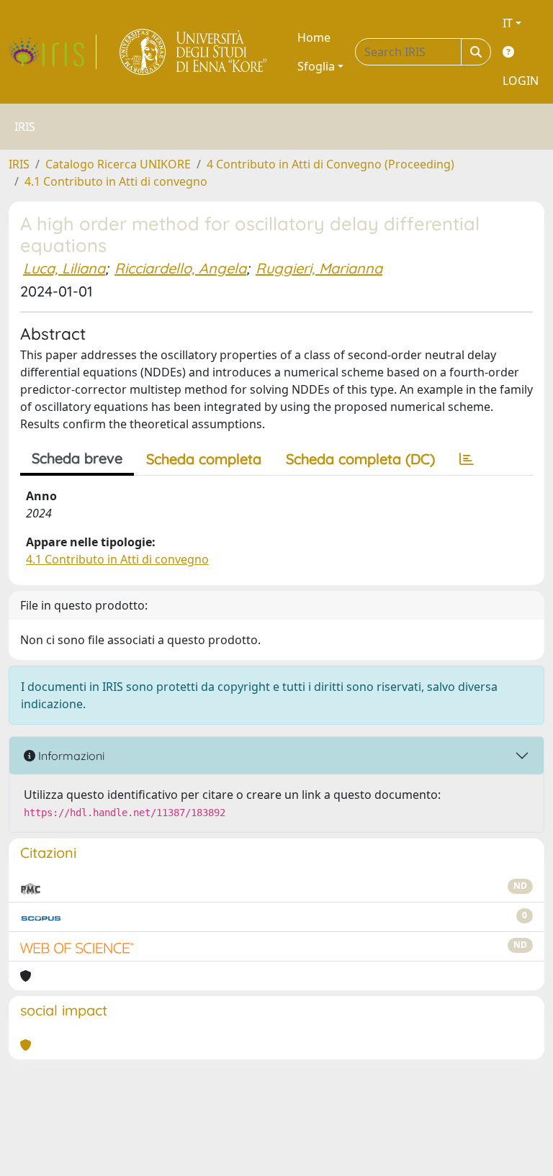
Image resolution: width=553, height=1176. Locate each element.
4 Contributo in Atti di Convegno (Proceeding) (330, 164)
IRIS (19, 164)
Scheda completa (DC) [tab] (360, 459)
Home (314, 37)
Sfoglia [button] (316, 66)
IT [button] (508, 23)
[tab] (466, 459)
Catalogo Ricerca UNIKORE (118, 164)
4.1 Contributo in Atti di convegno (115, 181)
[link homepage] (52, 52)
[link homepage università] (194, 52)
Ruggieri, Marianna (319, 268)
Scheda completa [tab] (203, 459)
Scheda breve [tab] (77, 458)
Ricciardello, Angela (180, 268)
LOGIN (521, 81)
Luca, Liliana (64, 268)
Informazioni (69, 755)
